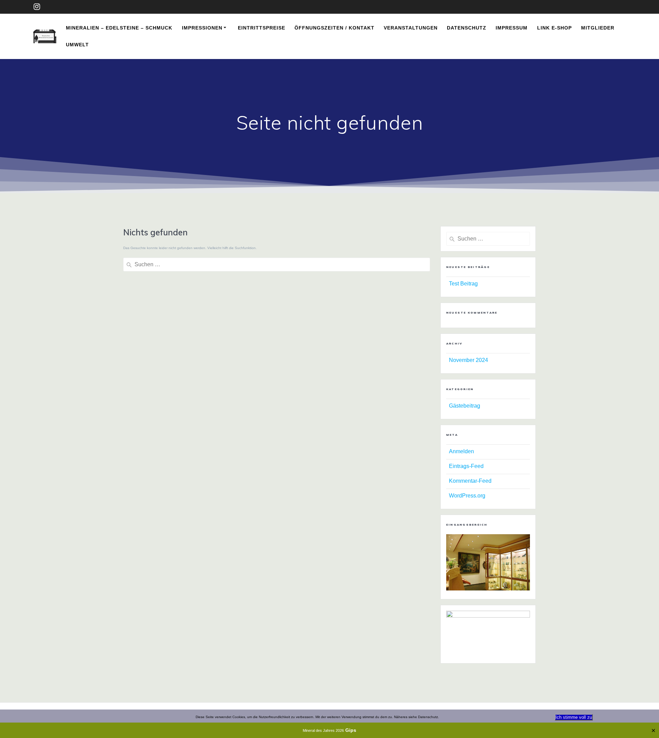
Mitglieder (597, 28)
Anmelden (461, 451)
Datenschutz (466, 28)
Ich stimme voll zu (573, 717)
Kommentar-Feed (470, 481)
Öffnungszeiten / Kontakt (334, 28)
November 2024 (468, 360)
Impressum (512, 28)
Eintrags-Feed (466, 466)
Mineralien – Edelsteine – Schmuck (119, 28)
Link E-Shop (554, 28)
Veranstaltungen (411, 28)
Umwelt (77, 44)
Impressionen (202, 28)
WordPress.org (467, 496)
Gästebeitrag (464, 406)
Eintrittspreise (261, 28)
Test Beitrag (463, 283)
